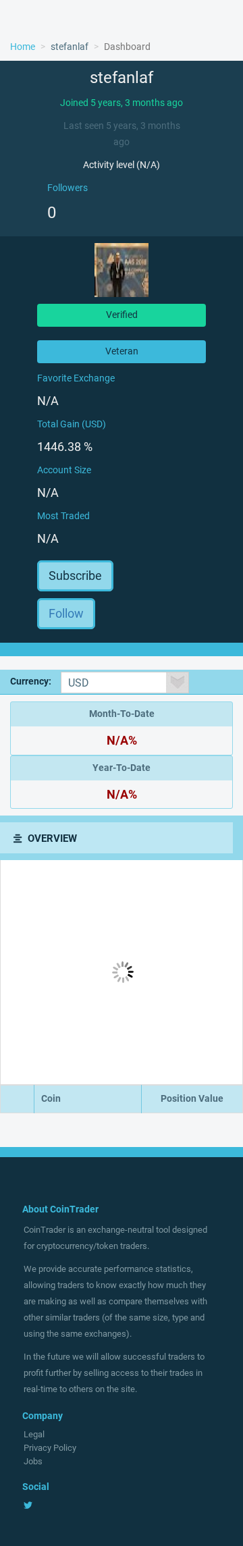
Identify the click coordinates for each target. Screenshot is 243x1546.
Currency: (30, 681)
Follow (66, 613)
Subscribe (75, 575)
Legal (34, 1434)
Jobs (33, 1461)
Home (22, 46)
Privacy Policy (50, 1448)
